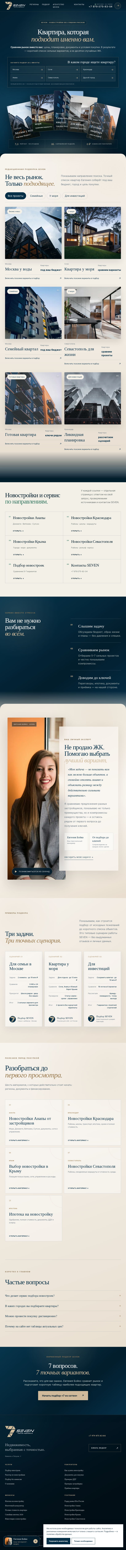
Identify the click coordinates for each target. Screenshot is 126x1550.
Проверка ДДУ (70, 1479)
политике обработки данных (59, 1534)
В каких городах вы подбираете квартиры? (63, 1306)
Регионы (34, 4)
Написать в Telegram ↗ (13, 1456)
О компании (9, 1483)
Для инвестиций (75, 195)
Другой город (98, 77)
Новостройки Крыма (73, 1514)
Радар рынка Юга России (74, 1501)
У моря (53, 195)
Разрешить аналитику (58, 1541)
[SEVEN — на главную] (15, 6)
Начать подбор (104, 1448)
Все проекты (15, 195)
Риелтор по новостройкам (15, 1474)
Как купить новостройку (74, 1470)
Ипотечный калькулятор (14, 1505)
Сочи (63, 69)
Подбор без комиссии (13, 1479)
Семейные (36, 195)
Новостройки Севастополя (75, 1518)
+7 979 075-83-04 (97, 1435)
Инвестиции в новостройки (15, 1518)
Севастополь (63, 77)
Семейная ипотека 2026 (14, 1514)
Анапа (28, 77)
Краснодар (98, 69)
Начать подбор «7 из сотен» (63, 1395)
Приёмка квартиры (72, 1488)
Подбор (46, 4)
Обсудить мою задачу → (78, 857)
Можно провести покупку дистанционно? (63, 1316)
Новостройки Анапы (73, 1505)
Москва (28, 69)
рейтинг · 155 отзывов (27, 144)
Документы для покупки (74, 1474)
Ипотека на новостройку (14, 1501)
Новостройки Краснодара (74, 1510)
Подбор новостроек (12, 1470)
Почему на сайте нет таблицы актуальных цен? (63, 1326)
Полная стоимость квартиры (16, 1510)
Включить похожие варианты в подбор (33, 278)
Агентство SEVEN (58, 5)
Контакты (79, 4)
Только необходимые (83, 1541)
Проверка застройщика (73, 1483)
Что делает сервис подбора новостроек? (63, 1295)
